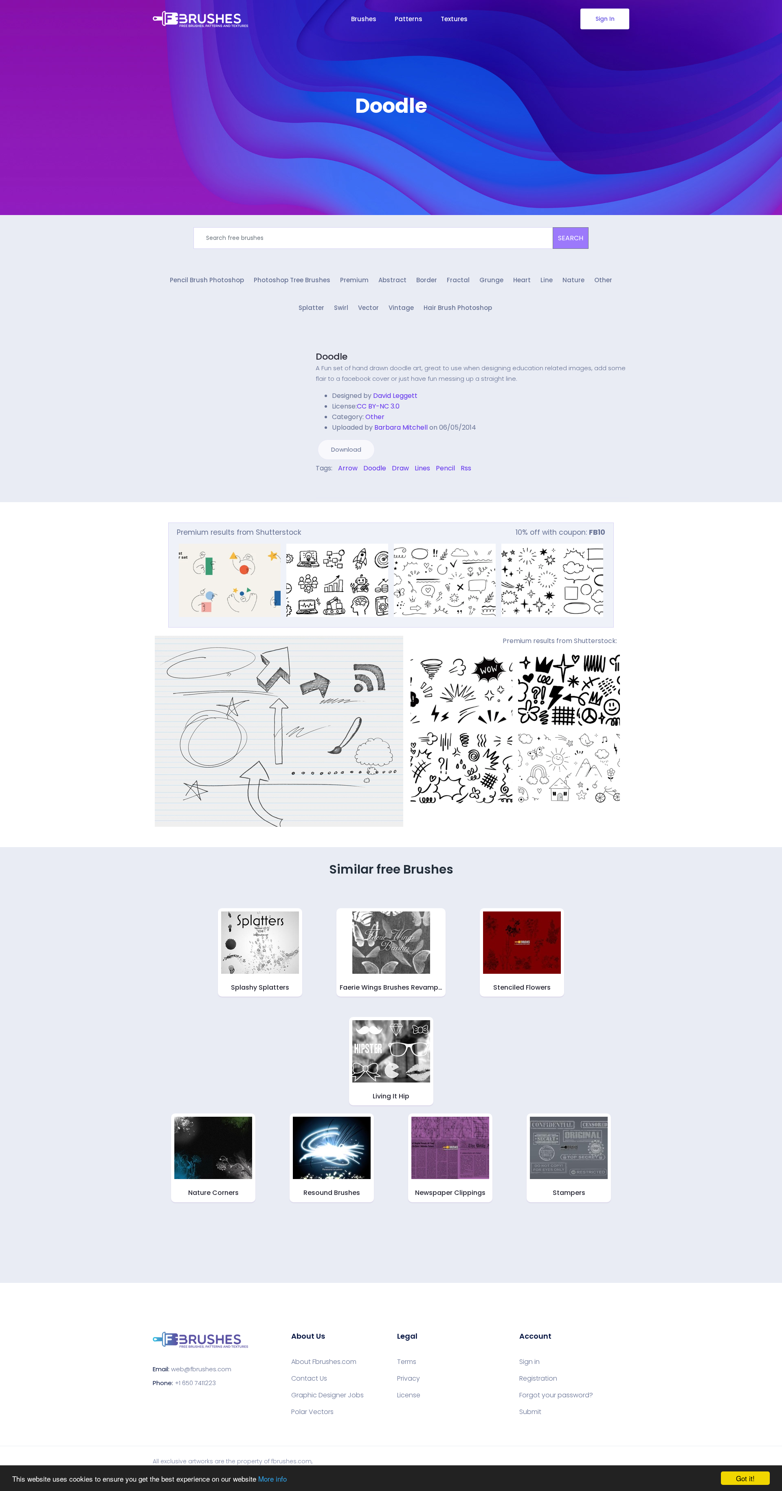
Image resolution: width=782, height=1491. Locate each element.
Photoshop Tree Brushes (292, 280)
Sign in (529, 1362)
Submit (530, 1412)
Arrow (348, 468)
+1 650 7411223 (195, 1383)
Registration (538, 1379)
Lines (422, 468)
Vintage (401, 307)
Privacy (408, 1379)
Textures (454, 19)
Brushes (363, 19)
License (408, 1395)
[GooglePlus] (335, 485)
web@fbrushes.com (201, 1369)
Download (346, 449)
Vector (368, 307)
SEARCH (570, 238)
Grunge (491, 280)
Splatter (311, 307)
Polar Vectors (312, 1412)
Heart (522, 280)
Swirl (341, 307)
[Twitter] (323, 485)
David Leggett (395, 395)
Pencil (445, 468)
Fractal (458, 280)
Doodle (331, 356)
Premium (354, 280)
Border (426, 280)
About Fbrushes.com (323, 1362)
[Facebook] (318, 485)
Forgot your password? (556, 1395)
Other (603, 280)
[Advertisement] (391, 142)
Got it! (745, 1478)
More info (272, 1478)
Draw (400, 468)
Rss (466, 468)
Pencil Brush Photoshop (207, 280)
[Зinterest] (329, 485)
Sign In (605, 19)
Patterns (408, 19)
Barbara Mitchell (401, 427)
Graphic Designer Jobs (327, 1395)
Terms (406, 1362)
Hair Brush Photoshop (458, 307)
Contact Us (309, 1379)
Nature (573, 280)
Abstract (392, 280)
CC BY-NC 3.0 (378, 406)
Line (546, 280)
